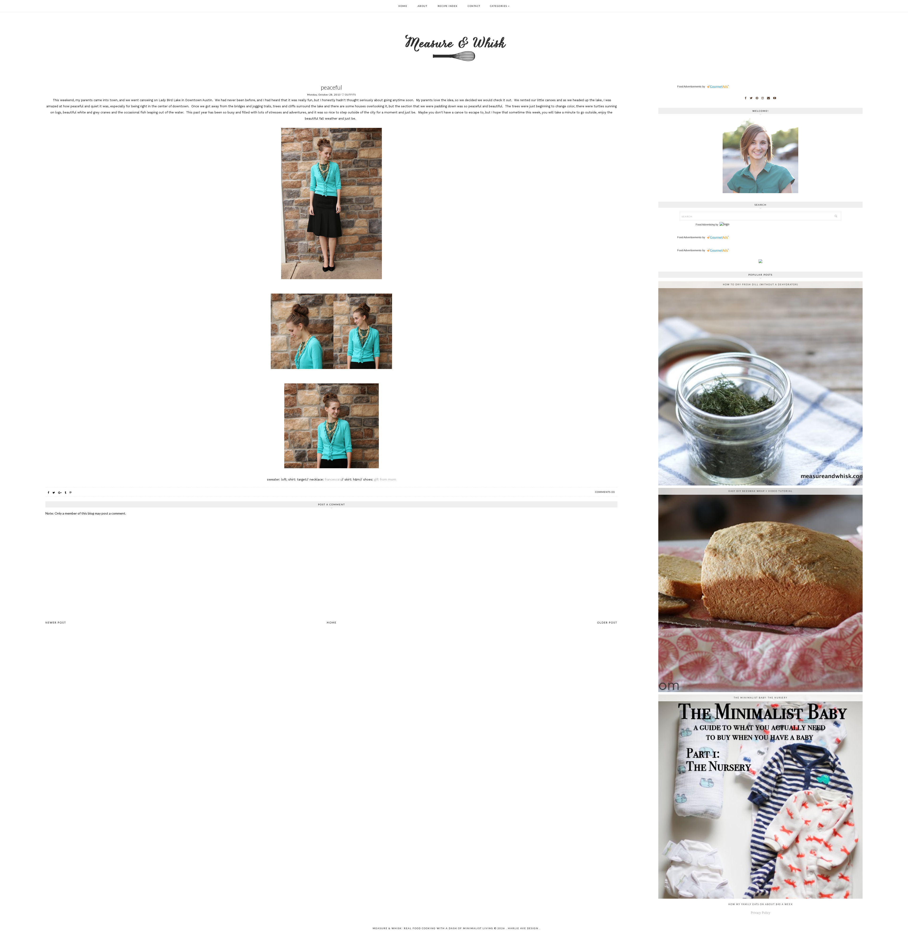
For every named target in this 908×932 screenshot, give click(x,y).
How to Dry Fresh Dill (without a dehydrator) (760, 284)
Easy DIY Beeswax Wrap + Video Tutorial (761, 491)
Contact (474, 5)
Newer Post (55, 622)
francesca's (333, 479)
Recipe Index (448, 5)
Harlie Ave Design (523, 928)
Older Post (607, 622)
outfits (350, 94)
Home (402, 5)
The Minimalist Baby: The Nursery (760, 697)
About (423, 5)
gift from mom (385, 479)
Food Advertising (705, 224)
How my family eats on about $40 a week (760, 904)
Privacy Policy (760, 913)
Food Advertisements (689, 86)
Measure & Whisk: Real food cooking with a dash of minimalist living (433, 928)
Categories (498, 5)
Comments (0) (605, 491)
